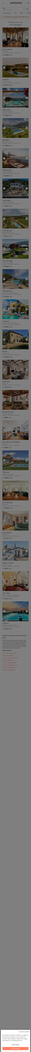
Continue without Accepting (24, 1031)
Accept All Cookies (15, 1048)
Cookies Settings (15, 1044)
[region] (15, 1041)
